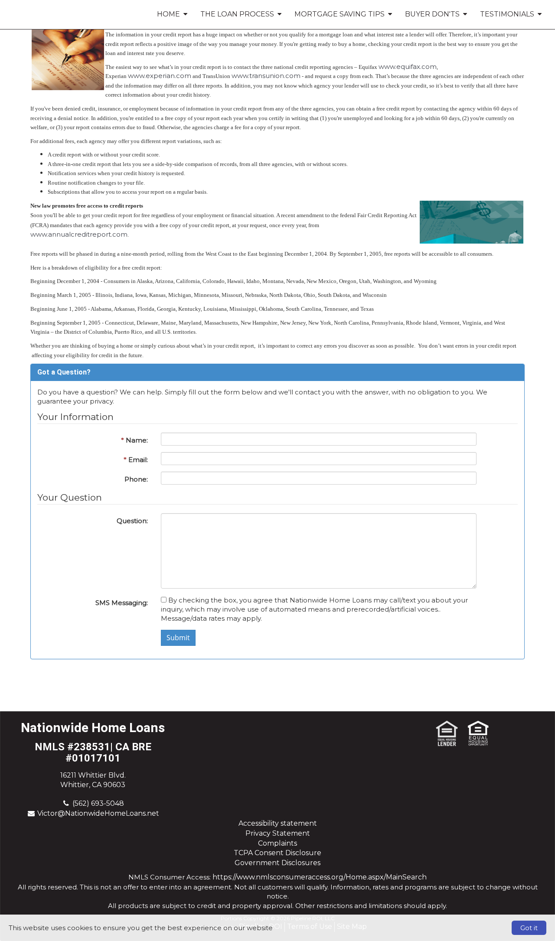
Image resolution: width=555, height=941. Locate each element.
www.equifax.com (408, 66)
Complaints (277, 843)
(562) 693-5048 (98, 803)
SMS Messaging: (121, 603)
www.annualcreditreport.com (78, 234)
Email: (136, 460)
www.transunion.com (266, 76)
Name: (134, 440)
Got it (529, 928)
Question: (132, 521)
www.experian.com (159, 76)
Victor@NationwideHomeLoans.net (98, 813)
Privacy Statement (277, 833)
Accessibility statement (277, 823)
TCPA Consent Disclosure (277, 853)
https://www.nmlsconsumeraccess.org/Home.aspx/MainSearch (319, 877)
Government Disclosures (277, 863)
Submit (178, 637)
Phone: (136, 479)
